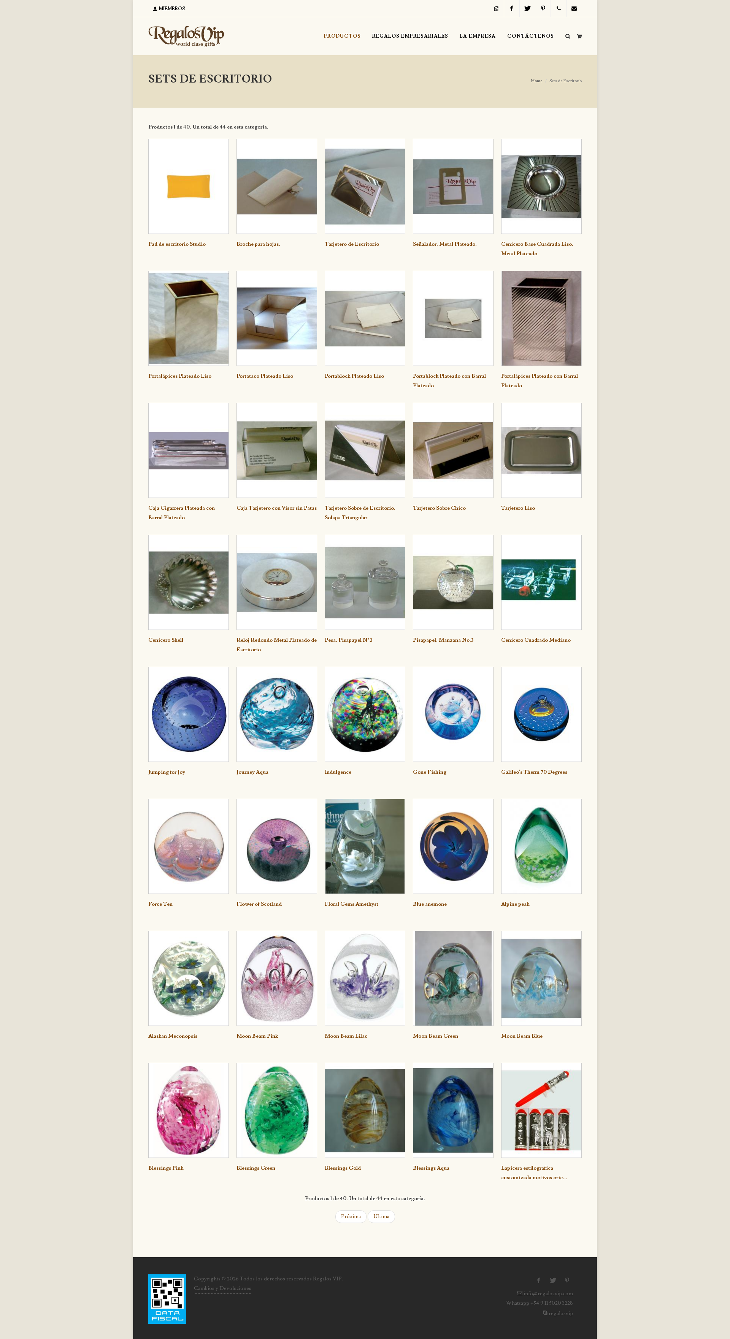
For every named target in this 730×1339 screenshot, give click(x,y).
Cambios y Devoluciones (222, 1288)
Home (536, 81)
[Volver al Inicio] (186, 36)
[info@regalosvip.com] (574, 8)
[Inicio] (496, 8)
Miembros (171, 9)
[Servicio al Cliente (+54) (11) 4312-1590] (558, 8)
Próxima (351, 1216)
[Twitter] (527, 8)
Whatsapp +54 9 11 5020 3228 (539, 1303)
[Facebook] (511, 8)
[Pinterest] (543, 8)
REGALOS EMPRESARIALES (410, 36)
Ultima (381, 1216)
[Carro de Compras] (579, 35)
